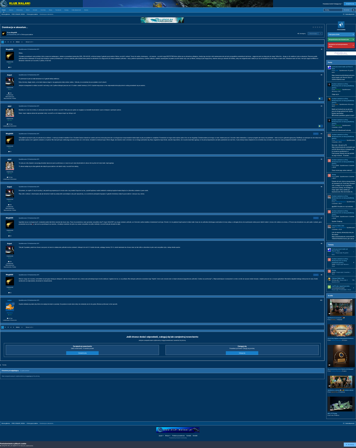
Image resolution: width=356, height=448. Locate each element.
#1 (321, 49)
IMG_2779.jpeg (332, 413)
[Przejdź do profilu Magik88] (4, 34)
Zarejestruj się (350, 3)
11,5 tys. (10, 124)
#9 (321, 274)
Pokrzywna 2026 (334, 34)
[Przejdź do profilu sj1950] (329, 160)
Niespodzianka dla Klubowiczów (339, 39)
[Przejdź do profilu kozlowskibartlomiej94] (329, 286)
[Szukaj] (354, 10)
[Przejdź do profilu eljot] (10, 112)
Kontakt (35, 10)
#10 (321, 300)
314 (10, 93)
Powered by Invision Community (178, 438)
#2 (321, 75)
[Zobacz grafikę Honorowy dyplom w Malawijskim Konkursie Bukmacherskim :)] (341, 330)
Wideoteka (19, 10)
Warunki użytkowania (27, 445)
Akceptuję (350, 444)
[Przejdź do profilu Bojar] (329, 99)
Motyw (167, 435)
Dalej (18, 42)
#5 (321, 159)
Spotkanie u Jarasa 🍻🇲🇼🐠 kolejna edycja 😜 (341, 390)
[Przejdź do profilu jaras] (329, 67)
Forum (4, 10)
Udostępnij (302, 33)
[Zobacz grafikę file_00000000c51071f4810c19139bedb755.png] (341, 356)
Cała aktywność (76, 10)
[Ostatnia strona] (22, 42)
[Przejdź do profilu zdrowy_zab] (329, 279)
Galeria (11, 10)
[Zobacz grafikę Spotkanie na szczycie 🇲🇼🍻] (341, 307)
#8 (321, 243)
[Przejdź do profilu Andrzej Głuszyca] (329, 135)
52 (10, 67)
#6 (321, 186)
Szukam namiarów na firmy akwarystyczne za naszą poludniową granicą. (343, 85)
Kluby (50, 10)
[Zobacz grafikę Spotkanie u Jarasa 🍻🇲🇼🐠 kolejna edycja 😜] (341, 382)
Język (161, 435)
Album (28, 10)
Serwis (86, 10)
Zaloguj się (242, 353)
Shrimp (334, 174)
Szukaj (66, 10)
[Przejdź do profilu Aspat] (10, 81)
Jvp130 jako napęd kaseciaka (341, 286)
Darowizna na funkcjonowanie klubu (338, 45)
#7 (321, 218)
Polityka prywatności (178, 435)
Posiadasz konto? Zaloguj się (332, 4)
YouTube (43, 10)
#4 (321, 133)
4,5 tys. (10, 318)
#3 (321, 106)
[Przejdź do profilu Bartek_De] (329, 84)
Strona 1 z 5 (29, 42)
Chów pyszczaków (27, 34)
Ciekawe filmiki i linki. (338, 226)
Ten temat (346, 10)
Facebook (58, 10)
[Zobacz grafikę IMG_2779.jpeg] (341, 404)
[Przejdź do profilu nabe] (10, 307)
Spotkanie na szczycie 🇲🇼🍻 (336, 317)
